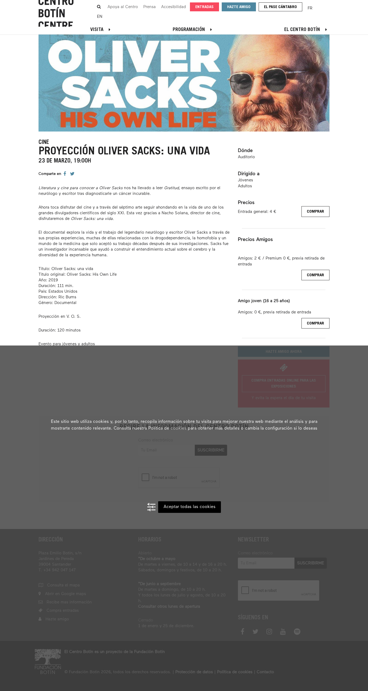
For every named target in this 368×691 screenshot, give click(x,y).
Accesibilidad (173, 7)
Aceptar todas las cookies (190, 507)
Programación (189, 29)
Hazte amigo (239, 7)
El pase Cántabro (280, 7)
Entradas (204, 7)
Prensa (149, 7)
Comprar (315, 212)
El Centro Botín (302, 29)
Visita (96, 29)
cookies (178, 428)
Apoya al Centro (122, 7)
